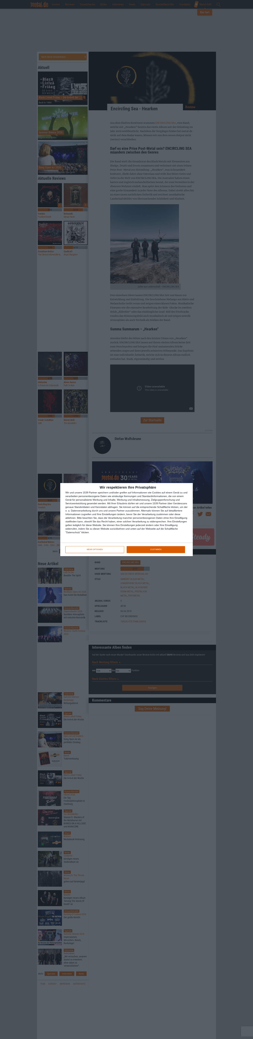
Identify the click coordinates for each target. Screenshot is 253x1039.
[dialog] (126, 519)
